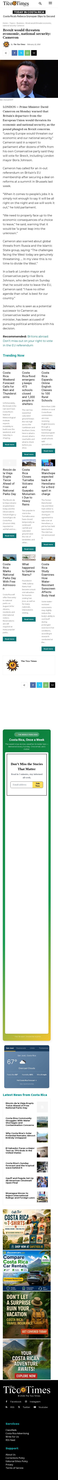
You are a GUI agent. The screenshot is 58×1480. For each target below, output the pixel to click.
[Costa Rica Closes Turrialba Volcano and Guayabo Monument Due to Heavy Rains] (29, 462)
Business (20, 23)
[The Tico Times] (7, 44)
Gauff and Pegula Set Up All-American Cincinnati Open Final (20, 1180)
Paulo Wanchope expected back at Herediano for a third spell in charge (48, 482)
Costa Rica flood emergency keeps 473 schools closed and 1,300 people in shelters (28, 388)
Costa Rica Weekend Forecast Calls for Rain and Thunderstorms (9, 385)
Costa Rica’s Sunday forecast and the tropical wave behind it (20, 1165)
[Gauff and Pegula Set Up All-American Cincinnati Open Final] (42, 1182)
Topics (12, 23)
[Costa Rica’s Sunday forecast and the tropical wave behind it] (42, 1167)
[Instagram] (26, 1402)
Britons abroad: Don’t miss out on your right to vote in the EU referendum (28, 341)
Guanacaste (21, 1048)
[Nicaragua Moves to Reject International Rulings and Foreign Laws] (42, 1197)
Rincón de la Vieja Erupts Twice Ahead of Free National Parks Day (9, 482)
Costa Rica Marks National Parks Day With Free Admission (9, 576)
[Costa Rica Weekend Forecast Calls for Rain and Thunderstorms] (9, 365)
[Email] (34, 53)
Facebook (15, 1401)
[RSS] (6, 1407)
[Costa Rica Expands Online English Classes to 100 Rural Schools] (48, 365)
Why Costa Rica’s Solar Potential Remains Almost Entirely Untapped (20, 1135)
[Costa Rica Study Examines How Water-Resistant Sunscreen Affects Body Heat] (48, 557)
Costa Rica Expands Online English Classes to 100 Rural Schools (47, 386)
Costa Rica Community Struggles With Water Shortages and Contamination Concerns (20, 1121)
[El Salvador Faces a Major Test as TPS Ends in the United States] (42, 1152)
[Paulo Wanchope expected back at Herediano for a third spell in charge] (48, 462)
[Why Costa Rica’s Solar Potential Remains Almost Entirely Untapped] (42, 1137)
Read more (9, 445)
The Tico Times (19, 44)
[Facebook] (14, 53)
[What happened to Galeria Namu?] (29, 557)
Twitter (26, 1407)
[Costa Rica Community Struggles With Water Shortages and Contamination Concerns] (42, 1122)
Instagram (35, 1401)
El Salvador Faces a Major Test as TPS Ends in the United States (20, 1150)
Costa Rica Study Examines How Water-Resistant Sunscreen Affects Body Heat (48, 580)
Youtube (43, 1407)
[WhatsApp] (27, 53)
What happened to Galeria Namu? (28, 569)
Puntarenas (43, 1048)
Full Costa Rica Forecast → (27, 1080)
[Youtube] (35, 1407)
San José (10, 1048)
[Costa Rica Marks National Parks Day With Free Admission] (9, 557)
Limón (32, 1048)
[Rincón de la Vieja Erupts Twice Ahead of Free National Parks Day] (9, 462)
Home (5, 23)
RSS (12, 1407)
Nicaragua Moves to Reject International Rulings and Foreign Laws (20, 1195)
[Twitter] (21, 53)
